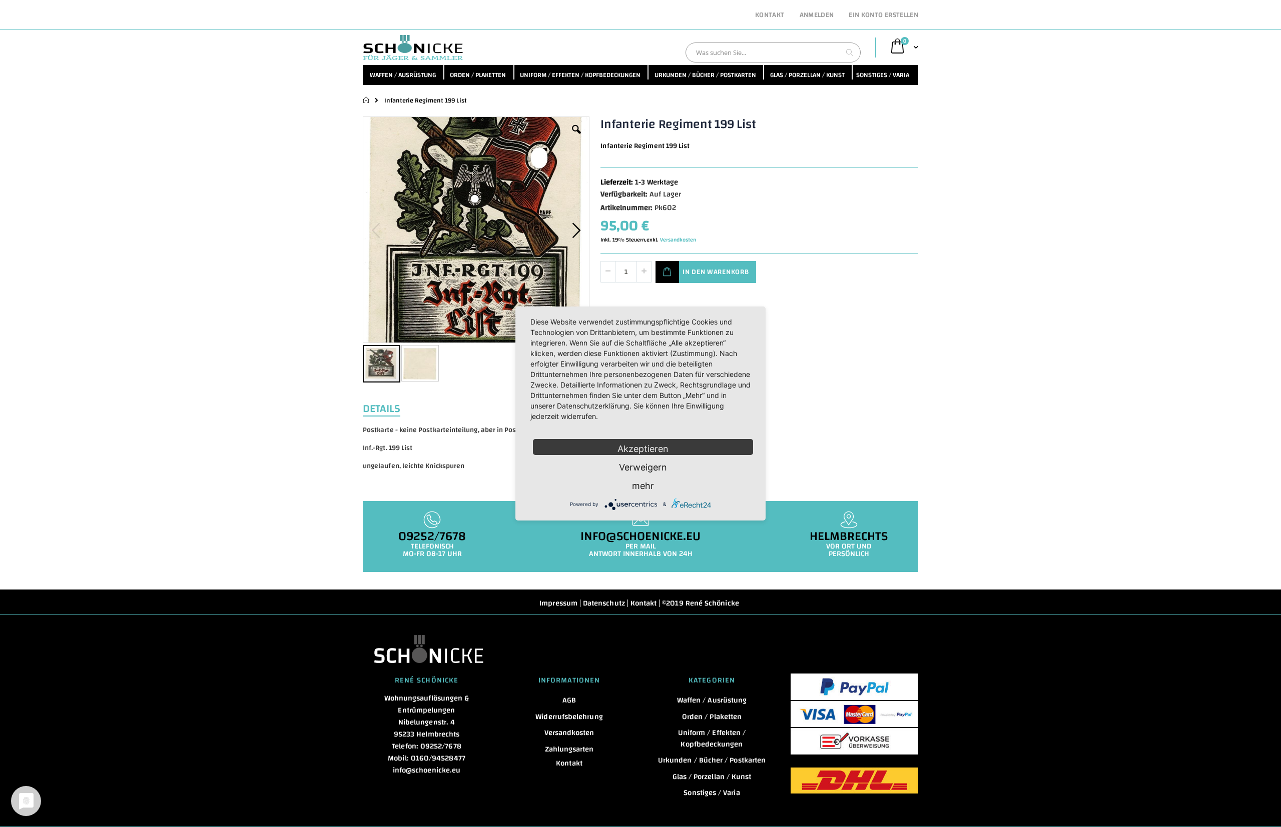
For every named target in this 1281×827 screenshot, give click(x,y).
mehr (643, 485)
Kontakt (769, 15)
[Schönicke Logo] (413, 47)
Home (366, 100)
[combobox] (773, 52)
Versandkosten (678, 240)
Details (381, 407)
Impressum (558, 603)
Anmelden (817, 15)
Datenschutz (604, 603)
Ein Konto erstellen (883, 15)
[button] (576, 137)
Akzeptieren (643, 449)
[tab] (389, 408)
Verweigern (643, 467)
